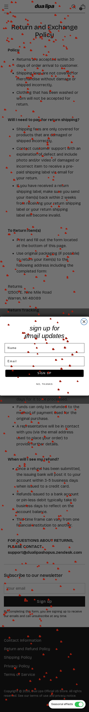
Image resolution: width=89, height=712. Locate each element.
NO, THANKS (44, 384)
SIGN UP (44, 373)
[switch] (67, 704)
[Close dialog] (84, 321)
